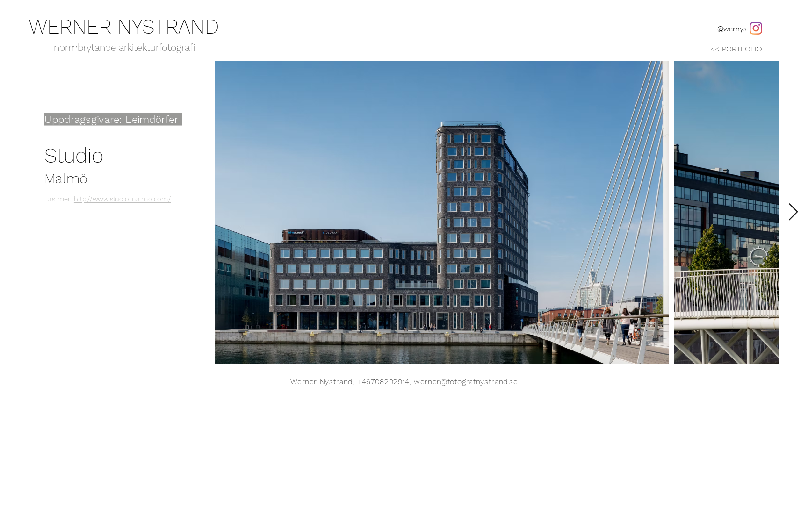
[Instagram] (756, 28)
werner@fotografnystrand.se (466, 381)
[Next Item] (793, 212)
